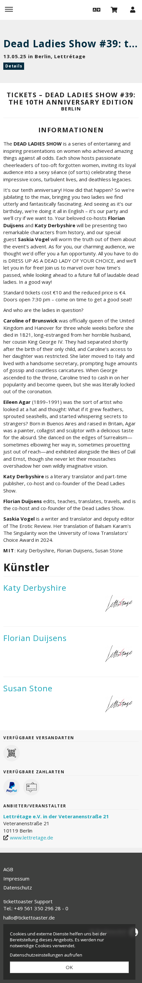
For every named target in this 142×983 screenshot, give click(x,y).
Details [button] (13, 66)
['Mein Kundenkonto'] (133, 9)
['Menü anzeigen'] (9, 9)
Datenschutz (17, 887)
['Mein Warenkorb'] (114, 9)
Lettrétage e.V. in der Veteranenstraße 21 (56, 816)
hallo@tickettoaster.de (29, 917)
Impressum (16, 878)
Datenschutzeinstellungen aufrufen (46, 955)
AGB (8, 869)
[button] (96, 9)
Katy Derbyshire (34, 587)
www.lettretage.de (31, 837)
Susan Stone (28, 688)
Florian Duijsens (35, 637)
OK (69, 967)
